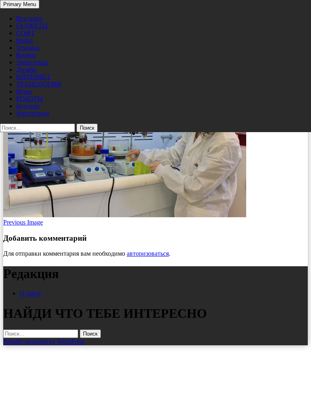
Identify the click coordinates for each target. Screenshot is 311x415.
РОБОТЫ (29, 98)
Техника (27, 47)
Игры (24, 91)
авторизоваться (148, 253)
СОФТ (25, 33)
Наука (24, 40)
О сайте (30, 293)
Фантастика (32, 113)
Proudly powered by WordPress (44, 341)
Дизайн (26, 69)
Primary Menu (19, 4)
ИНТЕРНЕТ (33, 76)
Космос (26, 54)
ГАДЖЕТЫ (32, 25)
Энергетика (32, 62)
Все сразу (29, 18)
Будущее (28, 106)
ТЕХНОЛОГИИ (38, 84)
